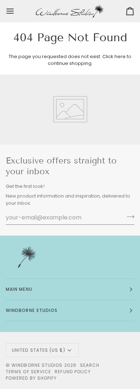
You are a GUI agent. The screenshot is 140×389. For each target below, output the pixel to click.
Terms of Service (28, 372)
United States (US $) (38, 350)
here (120, 56)
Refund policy (73, 372)
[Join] (128, 216)
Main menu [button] (19, 289)
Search (89, 365)
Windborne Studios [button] (31, 310)
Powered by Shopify (31, 378)
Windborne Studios (36, 365)
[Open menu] (16, 11)
